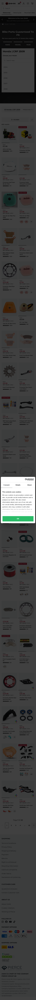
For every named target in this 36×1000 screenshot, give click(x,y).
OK (18, 519)
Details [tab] (18, 485)
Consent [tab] (7, 485)
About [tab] (29, 485)
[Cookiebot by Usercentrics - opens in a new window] (25, 479)
